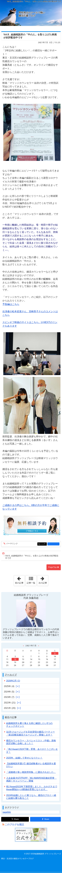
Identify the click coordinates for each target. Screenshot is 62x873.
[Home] (3, 553)
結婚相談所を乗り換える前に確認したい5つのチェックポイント (29, 724)
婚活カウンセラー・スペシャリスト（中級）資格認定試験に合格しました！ (31, 742)
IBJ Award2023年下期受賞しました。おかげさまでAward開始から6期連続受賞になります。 (31, 788)
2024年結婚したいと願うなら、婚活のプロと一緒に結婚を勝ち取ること (31, 796)
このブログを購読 (14, 824)
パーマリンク (12, 543)
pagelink (7, 812)
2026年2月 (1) (13, 680)
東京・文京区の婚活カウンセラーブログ (17, 859)
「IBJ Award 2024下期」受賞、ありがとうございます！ (32, 750)
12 (15, 659)
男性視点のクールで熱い (32, 14)
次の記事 (43, 579)
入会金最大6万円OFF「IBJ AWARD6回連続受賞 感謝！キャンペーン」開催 (31, 779)
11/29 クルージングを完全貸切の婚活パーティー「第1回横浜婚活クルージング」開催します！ (30, 733)
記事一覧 (31, 583)
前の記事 (20, 579)
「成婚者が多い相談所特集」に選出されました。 (31, 772)
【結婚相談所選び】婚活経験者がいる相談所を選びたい (31, 765)
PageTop (52, 567)
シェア (43, 544)
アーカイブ (11, 675)
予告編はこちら (10, 304)
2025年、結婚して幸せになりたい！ (24, 757)
